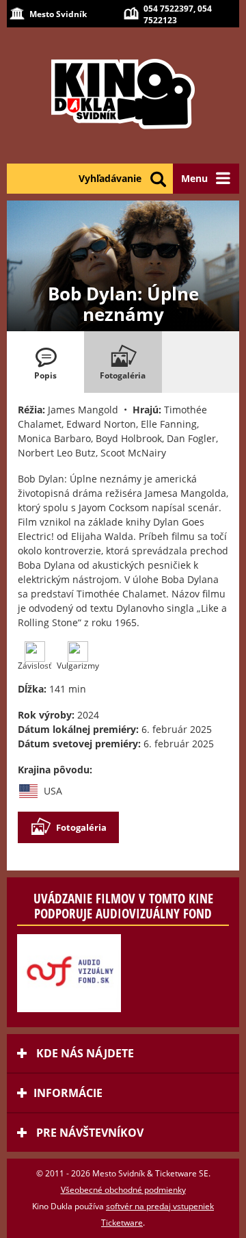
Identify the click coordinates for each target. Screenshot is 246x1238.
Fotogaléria (81, 827)
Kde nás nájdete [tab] (83, 1053)
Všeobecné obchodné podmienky (123, 1190)
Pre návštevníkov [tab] (88, 1132)
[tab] (45, 362)
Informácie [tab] (67, 1092)
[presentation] (45, 362)
